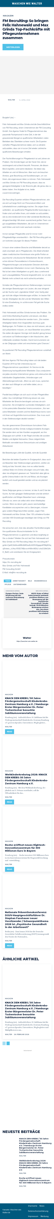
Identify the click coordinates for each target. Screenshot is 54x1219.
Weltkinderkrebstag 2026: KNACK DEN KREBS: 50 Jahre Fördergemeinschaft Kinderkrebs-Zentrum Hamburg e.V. (26, 779)
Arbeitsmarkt (19, 581)
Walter (11, 100)
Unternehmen (19, 584)
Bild (30, 581)
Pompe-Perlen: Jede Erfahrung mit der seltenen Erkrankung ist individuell (15, 596)
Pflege (8, 584)
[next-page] (8, 1043)
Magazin (8, 16)
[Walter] (5, 100)
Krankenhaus (40, 581)
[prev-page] (4, 1043)
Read (9, 731)
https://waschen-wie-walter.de (27, 641)
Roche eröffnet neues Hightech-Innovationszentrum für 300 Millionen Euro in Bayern (25, 848)
